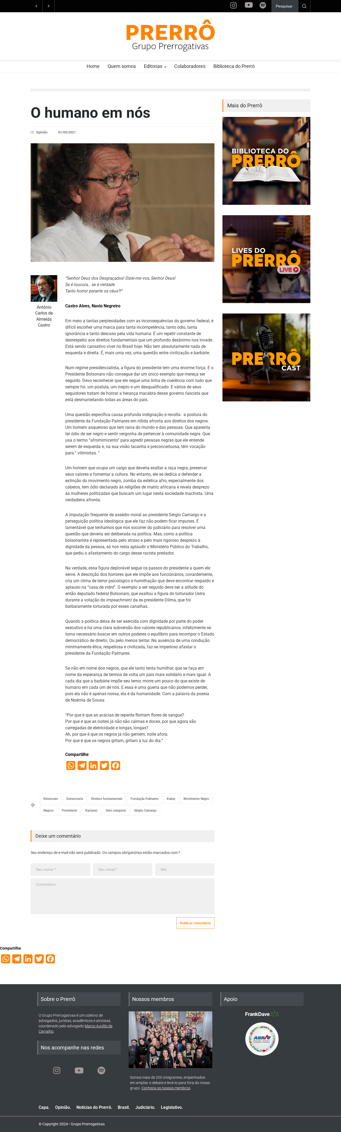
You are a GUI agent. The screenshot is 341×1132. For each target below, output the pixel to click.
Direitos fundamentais (106, 799)
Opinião (41, 132)
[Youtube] (79, 1070)
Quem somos (122, 66)
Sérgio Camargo (145, 810)
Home (93, 66)
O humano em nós (90, 112)
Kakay (171, 799)
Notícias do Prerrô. (94, 1107)
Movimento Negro (196, 799)
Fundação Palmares (145, 799)
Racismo (91, 810)
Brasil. (124, 1107)
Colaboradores (189, 66)
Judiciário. (145, 1107)
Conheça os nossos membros (165, 1088)
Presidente (69, 810)
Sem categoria (116, 810)
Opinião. (63, 1107)
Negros (48, 810)
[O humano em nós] (122, 202)
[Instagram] (57, 1070)
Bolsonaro (50, 799)
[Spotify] (101, 1070)
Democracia (74, 799)
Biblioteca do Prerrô (234, 66)
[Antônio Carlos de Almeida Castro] (44, 288)
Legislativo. (172, 1107)
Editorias (153, 66)
